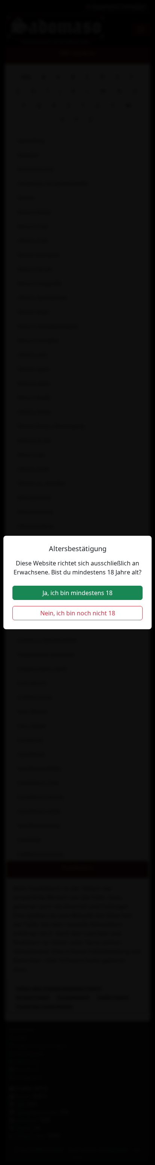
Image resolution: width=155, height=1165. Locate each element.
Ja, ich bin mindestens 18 (77, 593)
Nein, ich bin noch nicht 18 (77, 613)
